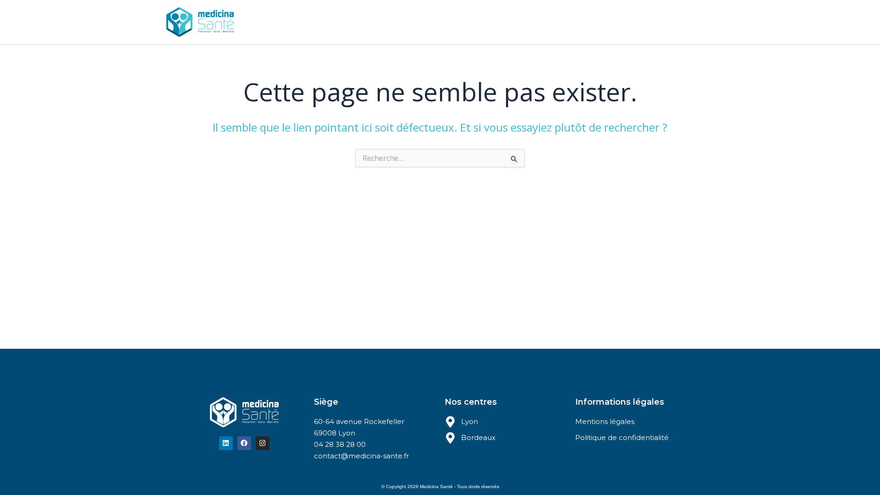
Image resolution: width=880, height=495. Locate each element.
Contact (504, 21)
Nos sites (369, 21)
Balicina (463, 21)
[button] (389, 22)
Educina (421, 21)
